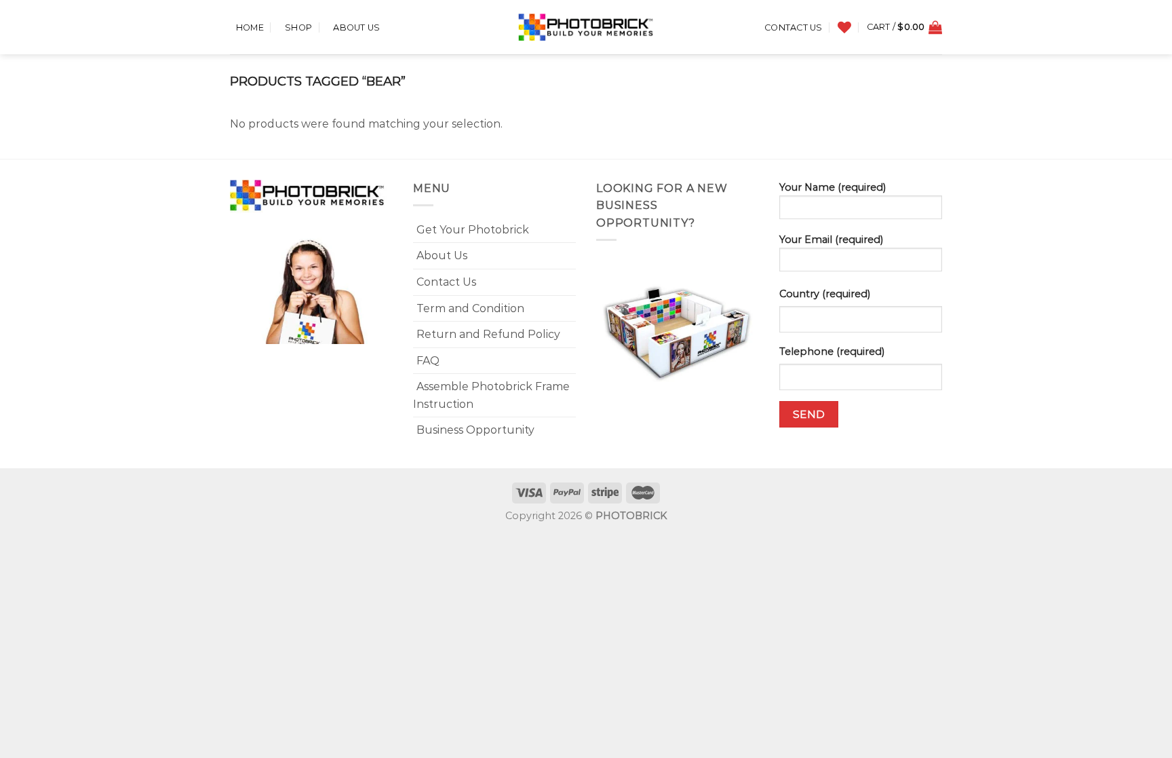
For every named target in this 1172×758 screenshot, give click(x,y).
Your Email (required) (831, 239)
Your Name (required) (832, 187)
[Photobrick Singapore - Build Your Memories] (586, 27)
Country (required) (824, 294)
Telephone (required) (831, 351)
